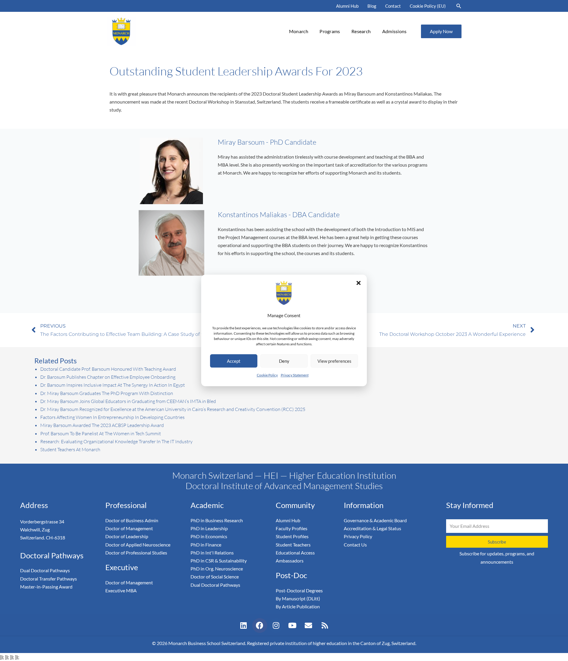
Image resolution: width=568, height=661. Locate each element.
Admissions (394, 31)
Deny (284, 361)
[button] (359, 283)
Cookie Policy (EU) (428, 6)
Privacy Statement (295, 375)
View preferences (334, 361)
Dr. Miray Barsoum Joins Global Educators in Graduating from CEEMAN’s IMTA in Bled (128, 401)
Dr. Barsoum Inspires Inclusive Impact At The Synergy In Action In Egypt (112, 385)
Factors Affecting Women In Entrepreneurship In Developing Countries (112, 417)
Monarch (298, 31)
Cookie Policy (267, 375)
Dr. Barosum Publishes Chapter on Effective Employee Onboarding (107, 377)
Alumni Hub (347, 6)
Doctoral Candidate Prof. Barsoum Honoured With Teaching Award (108, 369)
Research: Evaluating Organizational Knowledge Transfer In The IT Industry (116, 441)
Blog (371, 6)
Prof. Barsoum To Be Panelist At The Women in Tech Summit (100, 433)
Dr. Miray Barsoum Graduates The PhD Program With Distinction (106, 393)
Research (361, 31)
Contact (393, 6)
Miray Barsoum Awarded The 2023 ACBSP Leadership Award (102, 425)
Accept (234, 361)
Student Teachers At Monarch (70, 449)
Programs (330, 31)
